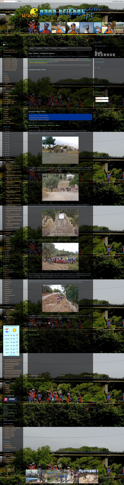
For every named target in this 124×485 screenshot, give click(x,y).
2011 (6, 253)
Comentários (100, 100)
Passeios (39, 48)
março (7, 243)
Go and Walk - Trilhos (9, 103)
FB (5, 285)
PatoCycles (7, 386)
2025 (6, 131)
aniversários (7, 269)
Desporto (7, 117)
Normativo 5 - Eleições (10, 435)
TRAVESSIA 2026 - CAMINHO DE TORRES (39, 119)
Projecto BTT (7, 81)
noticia (6, 287)
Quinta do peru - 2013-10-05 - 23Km (14, 208)
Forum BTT (7, 79)
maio (7, 239)
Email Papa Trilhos (9, 453)
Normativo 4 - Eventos (9, 433)
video (6, 303)
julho (7, 234)
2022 (6, 137)
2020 (6, 142)
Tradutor (6, 113)
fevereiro (8, 245)
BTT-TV (6, 75)
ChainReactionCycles (9, 390)
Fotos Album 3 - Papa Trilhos (11, 63)
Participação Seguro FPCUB (11, 52)
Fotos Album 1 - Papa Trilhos (11, 67)
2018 (6, 146)
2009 (6, 257)
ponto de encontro (9, 295)
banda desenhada (8, 271)
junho (7, 236)
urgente (6, 301)
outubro (8, 164)
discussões (7, 281)
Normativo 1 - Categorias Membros (12, 427)
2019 (6, 144)
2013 (6, 157)
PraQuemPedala (10, 309)
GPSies (6, 97)
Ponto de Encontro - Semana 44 (13, 165)
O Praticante (7, 121)
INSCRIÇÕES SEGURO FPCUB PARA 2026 (39, 117)
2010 (6, 255)
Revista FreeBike (8, 85)
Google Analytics (8, 445)
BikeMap (6, 93)
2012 (6, 250)
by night (54, 48)
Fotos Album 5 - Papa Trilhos (11, 60)
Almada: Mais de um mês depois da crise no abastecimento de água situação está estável (12, 365)
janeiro (7, 247)
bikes (6, 273)
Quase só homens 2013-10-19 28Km (14, 175)
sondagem (7, 299)
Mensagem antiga (88, 375)
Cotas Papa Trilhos (9, 461)
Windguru (7, 109)
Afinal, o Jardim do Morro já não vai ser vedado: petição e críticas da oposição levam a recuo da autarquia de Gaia (13, 372)
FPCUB (6, 83)
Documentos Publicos (9, 459)
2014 (6, 155)
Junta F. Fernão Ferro (9, 123)
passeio (6, 293)
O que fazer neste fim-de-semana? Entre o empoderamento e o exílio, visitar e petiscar (12, 377)
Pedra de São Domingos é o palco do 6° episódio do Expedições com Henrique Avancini (13, 312)
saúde (6, 297)
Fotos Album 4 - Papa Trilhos (11, 61)
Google (6, 111)
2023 (6, 135)
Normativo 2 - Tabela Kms (10, 429)
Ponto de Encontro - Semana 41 (13, 213)
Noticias (6, 115)
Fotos (47, 48)
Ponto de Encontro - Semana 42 (13, 198)
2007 (6, 261)
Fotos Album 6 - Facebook (10, 58)
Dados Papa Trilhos (9, 455)
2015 (6, 153)
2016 (6, 151)
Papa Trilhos (7, 289)
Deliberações (7, 437)
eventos (6, 283)
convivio (6, 279)
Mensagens (99, 98)
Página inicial (62, 375)
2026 (6, 129)
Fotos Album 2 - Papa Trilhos (11, 65)
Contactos (63, 48)
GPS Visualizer (8, 99)
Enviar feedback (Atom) (39, 378)
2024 (6, 133)
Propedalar (7, 87)
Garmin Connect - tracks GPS (11, 95)
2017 (6, 148)
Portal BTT (7, 77)
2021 (6, 140)
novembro (8, 161)
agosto (7, 232)
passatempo (7, 291)
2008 (6, 259)
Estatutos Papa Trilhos (10, 425)
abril (7, 241)
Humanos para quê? (9, 368)
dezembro (8, 159)
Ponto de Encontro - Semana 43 (13, 184)
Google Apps (7, 443)
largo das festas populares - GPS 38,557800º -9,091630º (66, 59)
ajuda (6, 267)
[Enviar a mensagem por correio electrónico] (49, 323)
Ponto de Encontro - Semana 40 (13, 227)
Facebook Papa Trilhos (10, 50)
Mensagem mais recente (34, 375)
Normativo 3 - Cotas (9, 431)
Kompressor (7, 384)
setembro (8, 230)
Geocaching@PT (8, 119)
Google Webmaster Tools (10, 447)
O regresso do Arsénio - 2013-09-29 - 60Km (46, 125)
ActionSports (7, 391)
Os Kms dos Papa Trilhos (10, 69)
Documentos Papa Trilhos (10, 457)
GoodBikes (7, 388)
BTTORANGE (9, 316)
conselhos (7, 277)
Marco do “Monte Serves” (11, 318)
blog (5, 275)
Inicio (31, 48)
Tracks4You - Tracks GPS (10, 101)
